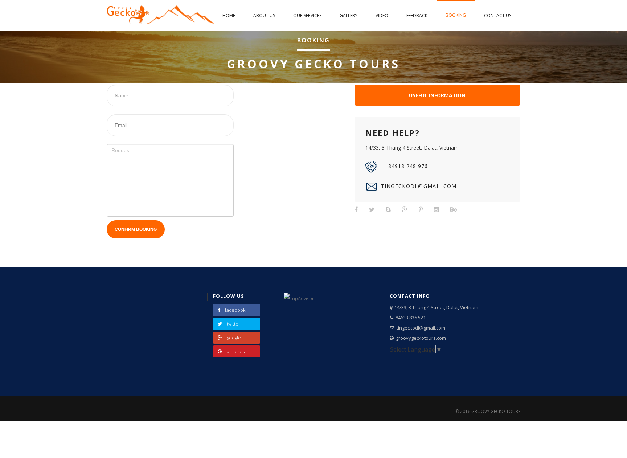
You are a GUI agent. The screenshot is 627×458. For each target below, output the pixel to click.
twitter (233, 323)
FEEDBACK (416, 15)
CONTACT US (497, 15)
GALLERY (348, 15)
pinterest (236, 351)
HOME (228, 15)
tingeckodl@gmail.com (419, 186)
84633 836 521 (409, 317)
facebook (235, 310)
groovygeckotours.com (420, 338)
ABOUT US (264, 15)
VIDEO (382, 15)
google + (236, 337)
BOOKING (456, 15)
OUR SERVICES (307, 15)
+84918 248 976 (406, 166)
